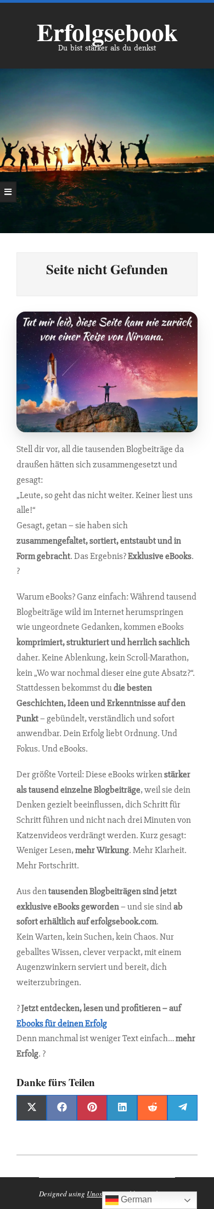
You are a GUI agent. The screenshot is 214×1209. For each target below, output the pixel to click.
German (135, 1199)
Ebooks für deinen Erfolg (61, 1023)
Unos (94, 1194)
